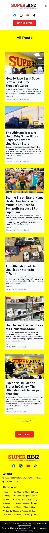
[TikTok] (34, 15)
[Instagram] (21, 15)
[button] (45, 6)
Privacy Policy (27, 530)
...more (38, 93)
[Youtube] (27, 15)
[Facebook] (14, 15)
